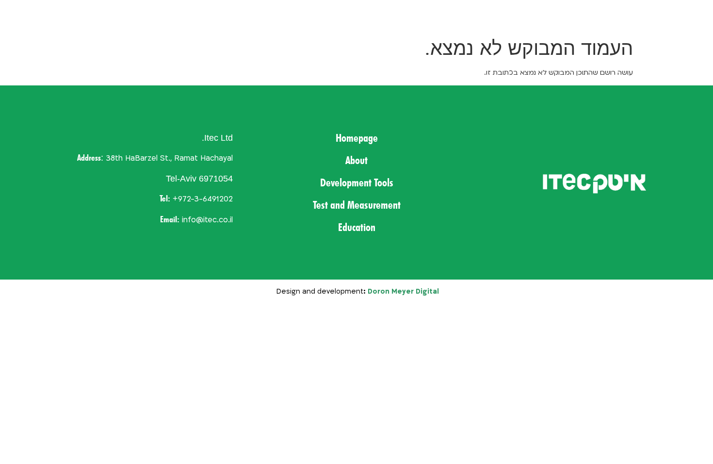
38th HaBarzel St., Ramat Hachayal (169, 158)
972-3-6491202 (205, 199)
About (347, 15)
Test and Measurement (170, 15)
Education (84, 15)
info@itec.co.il (207, 220)
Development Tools (275, 15)
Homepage (400, 15)
